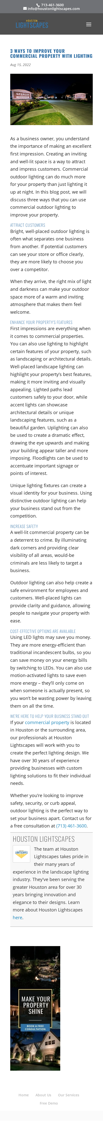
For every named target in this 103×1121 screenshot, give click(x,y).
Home (23, 1095)
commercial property (47, 722)
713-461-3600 (52, 4)
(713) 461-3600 (71, 826)
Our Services (68, 1095)
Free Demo (49, 1103)
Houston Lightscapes (44, 839)
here (17, 917)
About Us (43, 1095)
